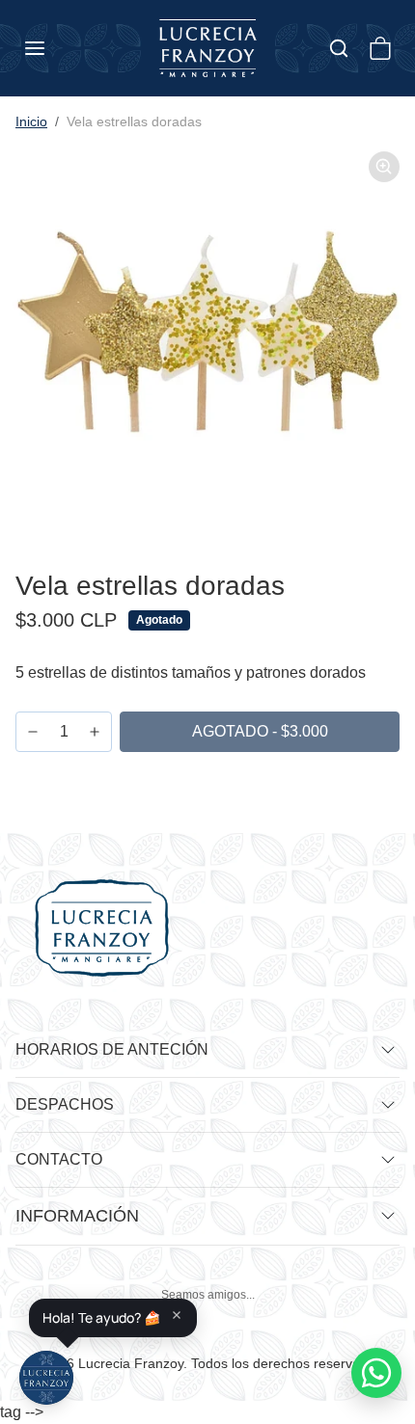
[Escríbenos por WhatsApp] (376, 1373)
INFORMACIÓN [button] (77, 1215)
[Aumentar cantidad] (94, 732)
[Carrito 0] (380, 48)
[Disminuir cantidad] (32, 732)
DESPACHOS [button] (64, 1104)
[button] (54, 48)
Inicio (31, 121)
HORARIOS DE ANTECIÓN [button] (111, 1049)
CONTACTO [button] (58, 1159)
